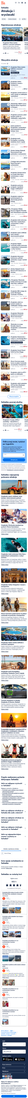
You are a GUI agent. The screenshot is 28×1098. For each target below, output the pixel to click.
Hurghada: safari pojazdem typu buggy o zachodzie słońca (12, 917)
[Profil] (25, 3)
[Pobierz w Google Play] (7, 1059)
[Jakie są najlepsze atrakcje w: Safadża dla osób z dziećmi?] (25, 811)
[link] (14, 72)
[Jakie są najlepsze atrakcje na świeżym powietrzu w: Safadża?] (25, 819)
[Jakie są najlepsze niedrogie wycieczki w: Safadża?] (25, 828)
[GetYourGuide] (3, 3)
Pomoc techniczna (6, 1064)
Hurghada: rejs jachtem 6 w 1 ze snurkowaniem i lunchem (10, 941)
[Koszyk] (19, 3)
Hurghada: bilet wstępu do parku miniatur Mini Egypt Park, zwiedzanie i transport (12, 893)
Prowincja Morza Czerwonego (8, 1032)
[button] (14, 72)
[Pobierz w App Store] (19, 1059)
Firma (3, 1068)
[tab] (11, 849)
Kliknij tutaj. (9, 868)
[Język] (22, 3)
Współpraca (5, 1071)
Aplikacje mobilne (6, 1056)
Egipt (11, 1030)
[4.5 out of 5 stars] (14, 885)
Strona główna (4, 1030)
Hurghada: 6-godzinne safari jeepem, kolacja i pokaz (13, 965)
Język (3, 1041)
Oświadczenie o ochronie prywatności (15, 470)
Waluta (4, 1048)
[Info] (7, 63)
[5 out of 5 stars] (14, 896)
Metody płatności (6, 1074)
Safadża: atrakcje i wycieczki (8, 1034)
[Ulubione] (15, 3)
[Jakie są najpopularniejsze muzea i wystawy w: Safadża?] (25, 836)
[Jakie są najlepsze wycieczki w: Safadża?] (25, 784)
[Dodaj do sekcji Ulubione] (21, 29)
